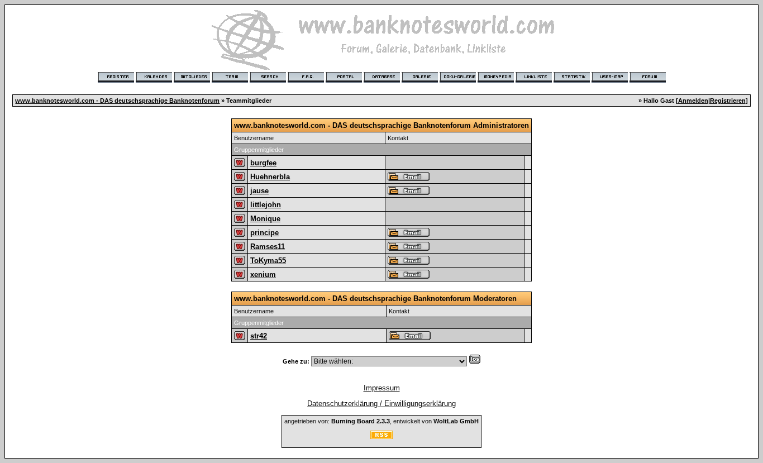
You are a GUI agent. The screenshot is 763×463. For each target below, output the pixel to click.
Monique (265, 218)
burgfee (263, 163)
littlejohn (265, 205)
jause (259, 191)
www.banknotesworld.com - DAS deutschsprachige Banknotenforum (117, 100)
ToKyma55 (268, 260)
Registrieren (728, 100)
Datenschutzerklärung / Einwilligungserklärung (381, 403)
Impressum (382, 388)
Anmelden (693, 100)
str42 (258, 336)
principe (264, 232)
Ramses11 (267, 246)
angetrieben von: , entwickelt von (381, 421)
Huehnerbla (270, 177)
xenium (263, 274)
